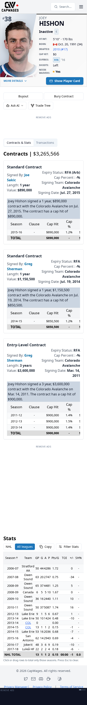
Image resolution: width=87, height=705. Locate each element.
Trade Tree (42, 105)
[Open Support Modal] (48, 679)
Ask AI (15, 105)
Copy (48, 547)
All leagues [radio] (25, 547)
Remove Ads (43, 117)
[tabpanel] (43, 406)
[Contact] (33, 679)
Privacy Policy (42, 687)
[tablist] (30, 142)
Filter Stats (71, 547)
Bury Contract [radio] (63, 96)
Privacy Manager (16, 687)
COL (28, 623)
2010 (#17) (60, 49)
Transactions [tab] (45, 143)
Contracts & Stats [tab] (19, 143)
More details (13, 81)
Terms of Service (71, 687)
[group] (43, 96)
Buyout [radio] (23, 96)
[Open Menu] (81, 7)
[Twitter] (26, 679)
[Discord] (41, 679)
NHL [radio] (9, 547)
